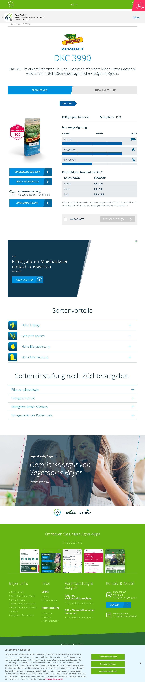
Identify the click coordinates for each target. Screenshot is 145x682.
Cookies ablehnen (108, 664)
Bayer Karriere (18, 599)
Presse (14, 611)
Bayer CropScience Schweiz (24, 607)
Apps (46, 596)
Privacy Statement (54, 679)
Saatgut (47, 616)
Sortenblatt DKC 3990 (27, 171)
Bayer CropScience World (23, 596)
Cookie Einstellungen (108, 656)
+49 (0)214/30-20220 (126, 616)
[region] (72, 663)
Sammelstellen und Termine (80, 603)
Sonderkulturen (51, 620)
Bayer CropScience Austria (23, 603)
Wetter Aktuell (50, 600)
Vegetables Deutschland (22, 615)
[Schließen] (2, 17)
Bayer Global (17, 592)
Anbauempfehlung (105, 90)
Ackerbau (48, 613)
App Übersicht (73, 542)
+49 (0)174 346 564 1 (126, 597)
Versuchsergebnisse (27, 181)
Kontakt (114, 604)
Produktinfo (39, 90)
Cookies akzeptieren (108, 671)
